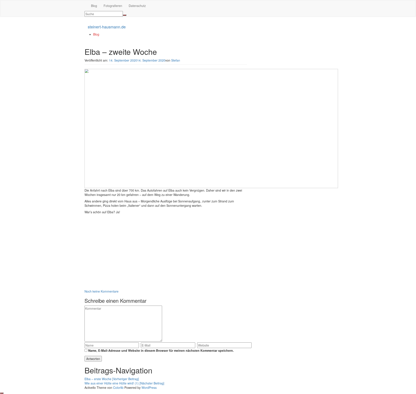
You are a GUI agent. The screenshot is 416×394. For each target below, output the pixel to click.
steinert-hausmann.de (107, 26)
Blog (94, 5)
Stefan (175, 60)
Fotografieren (113, 5)
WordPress (149, 387)
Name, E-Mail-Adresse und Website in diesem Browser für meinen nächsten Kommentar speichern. (161, 350)
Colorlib (118, 387)
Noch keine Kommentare (101, 291)
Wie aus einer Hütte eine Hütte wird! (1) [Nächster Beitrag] (124, 383)
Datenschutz (137, 5)
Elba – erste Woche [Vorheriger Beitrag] (111, 379)
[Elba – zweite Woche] (211, 128)
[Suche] (124, 15)
